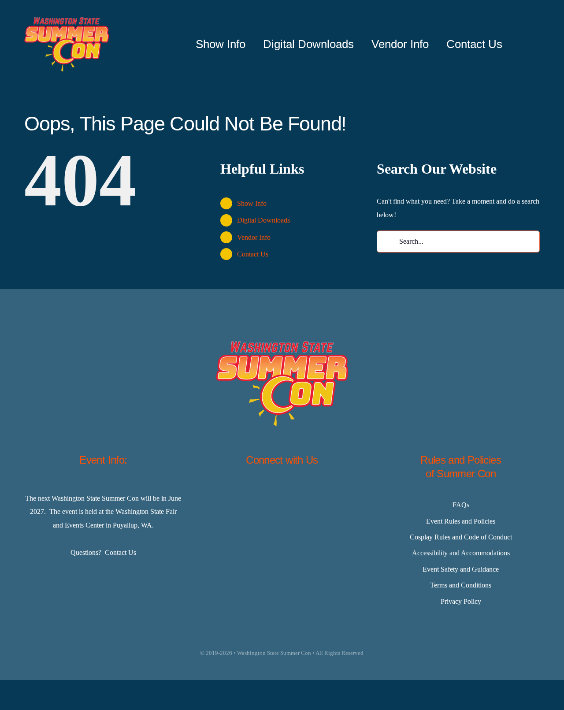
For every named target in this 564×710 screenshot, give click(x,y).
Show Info (252, 203)
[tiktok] (304, 493)
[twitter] (260, 493)
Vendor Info (254, 237)
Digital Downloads (263, 220)
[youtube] (326, 493)
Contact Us (252, 254)
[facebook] (238, 493)
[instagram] (282, 493)
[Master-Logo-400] (66, 20)
